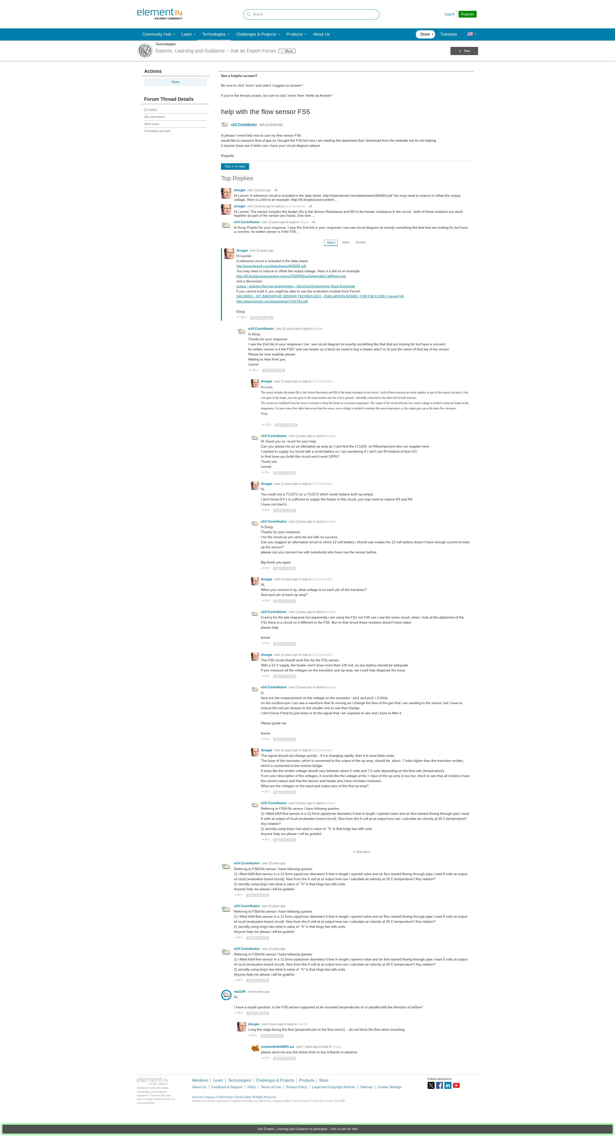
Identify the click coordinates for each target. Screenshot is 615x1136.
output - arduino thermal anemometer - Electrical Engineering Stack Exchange (295, 286)
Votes (345, 242)
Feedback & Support (226, 1087)
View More (363, 852)
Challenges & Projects (275, 1080)
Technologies (166, 44)
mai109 (240, 991)
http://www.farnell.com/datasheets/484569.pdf (271, 266)
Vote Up (238, 318)
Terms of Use (271, 1087)
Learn (218, 1080)
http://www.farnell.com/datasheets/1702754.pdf (272, 301)
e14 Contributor (244, 124)
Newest (360, 242)
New (467, 51)
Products (306, 1080)
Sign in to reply (235, 166)
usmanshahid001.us (278, 1046)
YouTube (456, 1085)
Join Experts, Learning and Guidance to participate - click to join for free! (307, 1129)
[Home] (160, 14)
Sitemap (366, 1087)
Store (323, 1080)
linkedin (447, 1085)
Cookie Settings (389, 1087)
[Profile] (470, 34)
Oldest (331, 242)
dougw (240, 190)
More (289, 51)
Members (200, 1080)
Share (175, 82)
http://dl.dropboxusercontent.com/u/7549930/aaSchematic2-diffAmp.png (291, 276)
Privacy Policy (296, 1087)
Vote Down (246, 318)
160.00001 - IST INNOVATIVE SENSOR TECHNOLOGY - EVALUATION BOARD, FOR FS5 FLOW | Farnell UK (320, 296)
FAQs (251, 1087)
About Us (199, 1087)
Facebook (439, 1085)
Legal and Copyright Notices (333, 1087)
